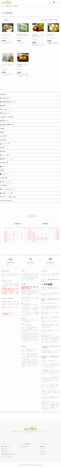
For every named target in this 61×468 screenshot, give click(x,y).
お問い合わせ (43, 454)
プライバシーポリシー (6, 456)
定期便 (3, 105)
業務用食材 (4, 185)
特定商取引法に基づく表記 (7, 454)
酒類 (3, 147)
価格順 (50, 19)
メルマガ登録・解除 (25, 444)
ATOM (25, 446)
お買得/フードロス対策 (7, 193)
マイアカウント (43, 444)
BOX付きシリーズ (6, 113)
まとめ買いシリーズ (6, 109)
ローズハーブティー (6, 35)
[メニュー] (59, 2)
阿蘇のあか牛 (5, 121)
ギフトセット (5, 166)
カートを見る (43, 451)
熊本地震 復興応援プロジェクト (9, 102)
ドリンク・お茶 (5, 143)
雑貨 (3, 170)
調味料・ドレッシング (7, 159)
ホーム (2, 6)
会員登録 (42, 446)
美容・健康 (8, 6)
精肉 (3, 132)
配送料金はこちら (7, 313)
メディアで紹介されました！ (8, 189)
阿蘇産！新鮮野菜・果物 (7, 124)
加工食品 (4, 140)
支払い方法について (6, 451)
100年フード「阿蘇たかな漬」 (9, 197)
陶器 (3, 128)
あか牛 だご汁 (50, 35)
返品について (4, 449)
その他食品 (15, 6)
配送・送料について (6, 446)
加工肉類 (4, 136)
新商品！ (4, 94)
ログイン (42, 449)
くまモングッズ (5, 174)
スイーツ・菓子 (5, 155)
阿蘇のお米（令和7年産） (8, 117)
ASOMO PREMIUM (6, 200)
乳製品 (3, 151)
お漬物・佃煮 (5, 162)
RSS (22, 446)
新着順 (55, 19)
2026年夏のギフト (6, 98)
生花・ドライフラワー (7, 181)
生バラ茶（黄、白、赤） (22, 35)
